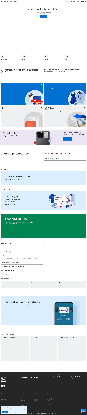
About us (78, 1)
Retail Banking (3, 1)
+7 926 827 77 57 (76, 378)
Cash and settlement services (51, 395)
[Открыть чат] (83, 410)
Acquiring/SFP (36, 400)
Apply (5, 412)
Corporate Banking (13, 1)
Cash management (36, 395)
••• (17, 1)
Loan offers (35, 399)
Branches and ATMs (3, 399)
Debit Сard (22, 395)
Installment (22, 399)
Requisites (2, 398)
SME (8, 1)
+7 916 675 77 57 (57, 376)
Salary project (49, 401)
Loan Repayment (23, 407)
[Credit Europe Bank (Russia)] (9, 375)
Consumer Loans (23, 400)
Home (2, 369)
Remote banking (49, 398)
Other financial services (24, 406)
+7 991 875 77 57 (56, 378)
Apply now (43, 16)
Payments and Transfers (24, 405)
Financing (48, 400)
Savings (22, 398)
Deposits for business (37, 398)
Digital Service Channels (24, 404)
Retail (5, 369)
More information (67, 138)
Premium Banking (23, 401)
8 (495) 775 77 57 (29, 377)
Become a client (67, 1)
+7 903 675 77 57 (75, 376)
